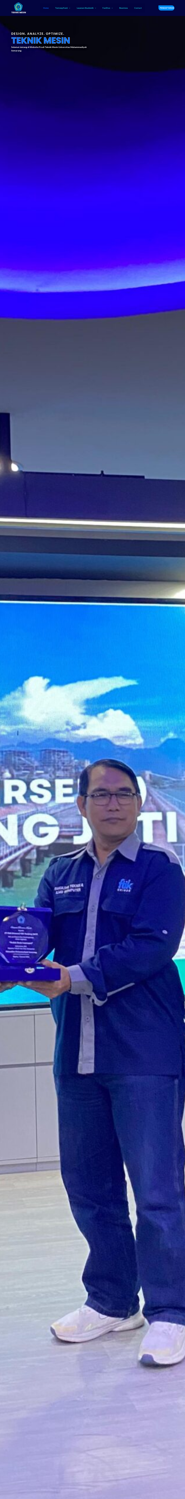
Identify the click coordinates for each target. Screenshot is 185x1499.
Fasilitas (106, 8)
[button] (69, 8)
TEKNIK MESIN (18, 12)
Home (46, 8)
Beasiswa (123, 8)
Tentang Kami (61, 8)
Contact (138, 8)
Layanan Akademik (85, 8)
